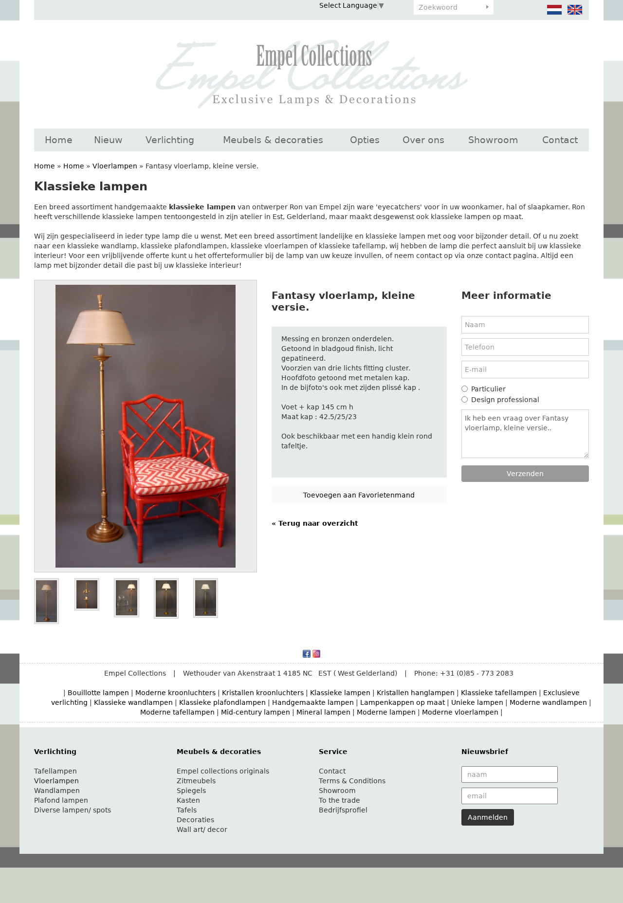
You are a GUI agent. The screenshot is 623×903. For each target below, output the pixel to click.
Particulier (488, 389)
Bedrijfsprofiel (343, 810)
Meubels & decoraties (273, 139)
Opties (365, 139)
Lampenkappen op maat (402, 702)
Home (59, 139)
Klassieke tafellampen (499, 693)
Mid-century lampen (255, 712)
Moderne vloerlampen (460, 712)
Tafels (187, 810)
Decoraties (195, 820)
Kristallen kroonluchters (263, 693)
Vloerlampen (114, 166)
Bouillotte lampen (98, 693)
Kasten (188, 800)
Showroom (493, 139)
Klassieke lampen (340, 693)
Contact (560, 139)
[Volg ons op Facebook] (307, 653)
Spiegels (191, 790)
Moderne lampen (386, 712)
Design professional (505, 400)
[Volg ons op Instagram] (316, 653)
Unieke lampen (477, 702)
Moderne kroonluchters (175, 693)
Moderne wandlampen (548, 702)
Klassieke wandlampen (133, 702)
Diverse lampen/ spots (72, 810)
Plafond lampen (61, 800)
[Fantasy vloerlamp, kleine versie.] (145, 426)
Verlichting (170, 139)
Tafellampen (55, 771)
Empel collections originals (223, 771)
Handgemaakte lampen (313, 702)
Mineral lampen (323, 712)
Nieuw (108, 139)
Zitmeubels (196, 781)
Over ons (423, 139)
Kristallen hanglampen (416, 693)
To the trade (339, 800)
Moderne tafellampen (177, 712)
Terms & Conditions (352, 781)
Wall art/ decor (202, 829)
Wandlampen (57, 790)
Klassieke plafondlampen (222, 702)
